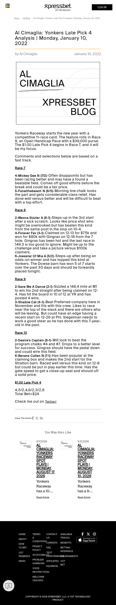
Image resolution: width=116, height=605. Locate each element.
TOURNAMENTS (69, 556)
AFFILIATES (52, 561)
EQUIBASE (52, 566)
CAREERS (51, 543)
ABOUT (22, 539)
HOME (22, 534)
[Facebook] (33, 418)
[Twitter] (37, 418)
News (16, 18)
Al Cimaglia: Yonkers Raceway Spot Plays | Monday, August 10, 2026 (86, 460)
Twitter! (50, 402)
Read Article (42, 497)
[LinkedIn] (41, 418)
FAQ (48, 547)
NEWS (22, 561)
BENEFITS (65, 543)
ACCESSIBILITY (40, 555)
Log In (102, 7)
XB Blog (26, 18)
